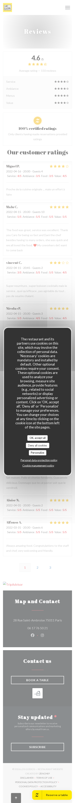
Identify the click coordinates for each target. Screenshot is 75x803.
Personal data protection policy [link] (39, 460)
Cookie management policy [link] (38, 465)
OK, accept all (38, 437)
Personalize (37, 452)
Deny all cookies (37, 445)
